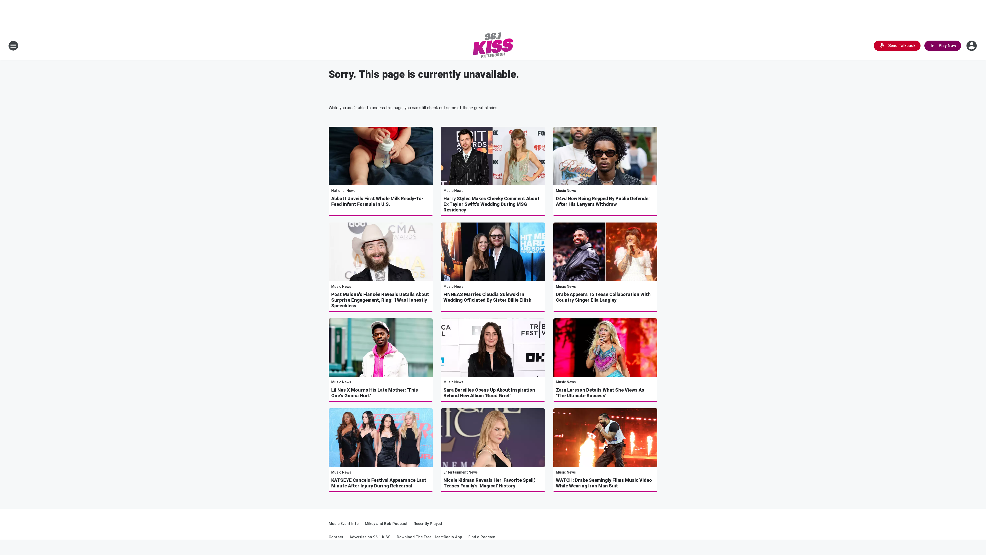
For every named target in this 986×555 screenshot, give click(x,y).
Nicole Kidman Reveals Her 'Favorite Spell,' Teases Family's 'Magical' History (489, 482)
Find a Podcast (482, 537)
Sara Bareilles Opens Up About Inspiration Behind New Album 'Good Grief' (489, 392)
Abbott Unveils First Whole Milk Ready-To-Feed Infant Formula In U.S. (377, 201)
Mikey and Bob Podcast (386, 523)
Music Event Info (344, 523)
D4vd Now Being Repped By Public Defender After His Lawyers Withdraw (603, 201)
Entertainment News (460, 472)
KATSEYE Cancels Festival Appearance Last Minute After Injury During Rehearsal (378, 482)
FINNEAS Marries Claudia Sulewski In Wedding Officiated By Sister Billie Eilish (487, 297)
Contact (336, 537)
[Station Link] (493, 45)
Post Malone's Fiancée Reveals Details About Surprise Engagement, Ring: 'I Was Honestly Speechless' (380, 300)
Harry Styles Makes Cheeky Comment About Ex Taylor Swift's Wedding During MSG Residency (491, 204)
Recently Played (428, 523)
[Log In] (972, 46)
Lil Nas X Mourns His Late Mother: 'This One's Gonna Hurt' (374, 392)
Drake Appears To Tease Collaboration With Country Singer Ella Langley (603, 297)
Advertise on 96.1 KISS (370, 537)
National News (343, 191)
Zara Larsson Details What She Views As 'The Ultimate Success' (600, 392)
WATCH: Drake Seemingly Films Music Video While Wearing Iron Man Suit (604, 482)
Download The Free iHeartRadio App (429, 537)
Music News (453, 191)
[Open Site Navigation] (13, 46)
